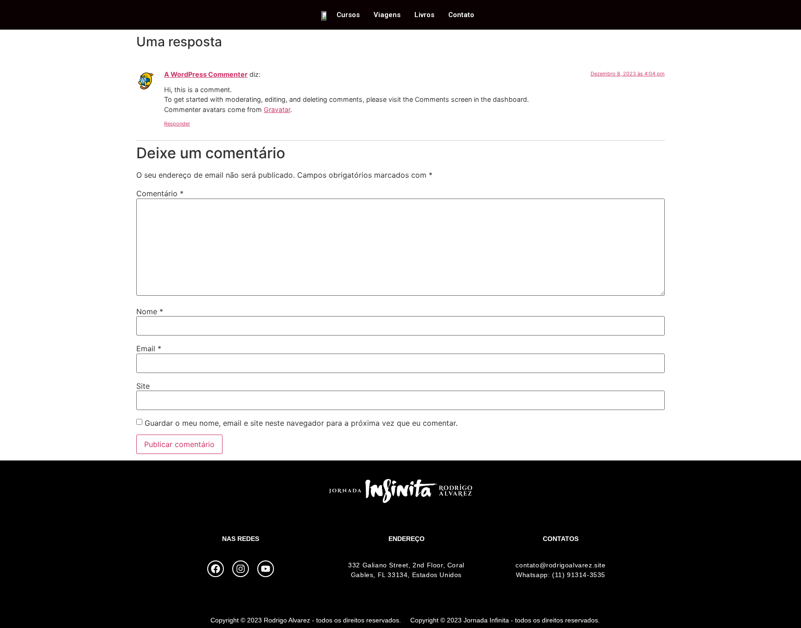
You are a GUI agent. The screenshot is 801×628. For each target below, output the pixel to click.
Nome (149, 311)
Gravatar (277, 109)
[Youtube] (265, 568)
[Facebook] (215, 568)
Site (143, 386)
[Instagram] (240, 568)
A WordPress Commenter (206, 74)
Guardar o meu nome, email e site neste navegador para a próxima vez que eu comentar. (301, 423)
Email (148, 348)
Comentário (160, 193)
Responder (177, 123)
